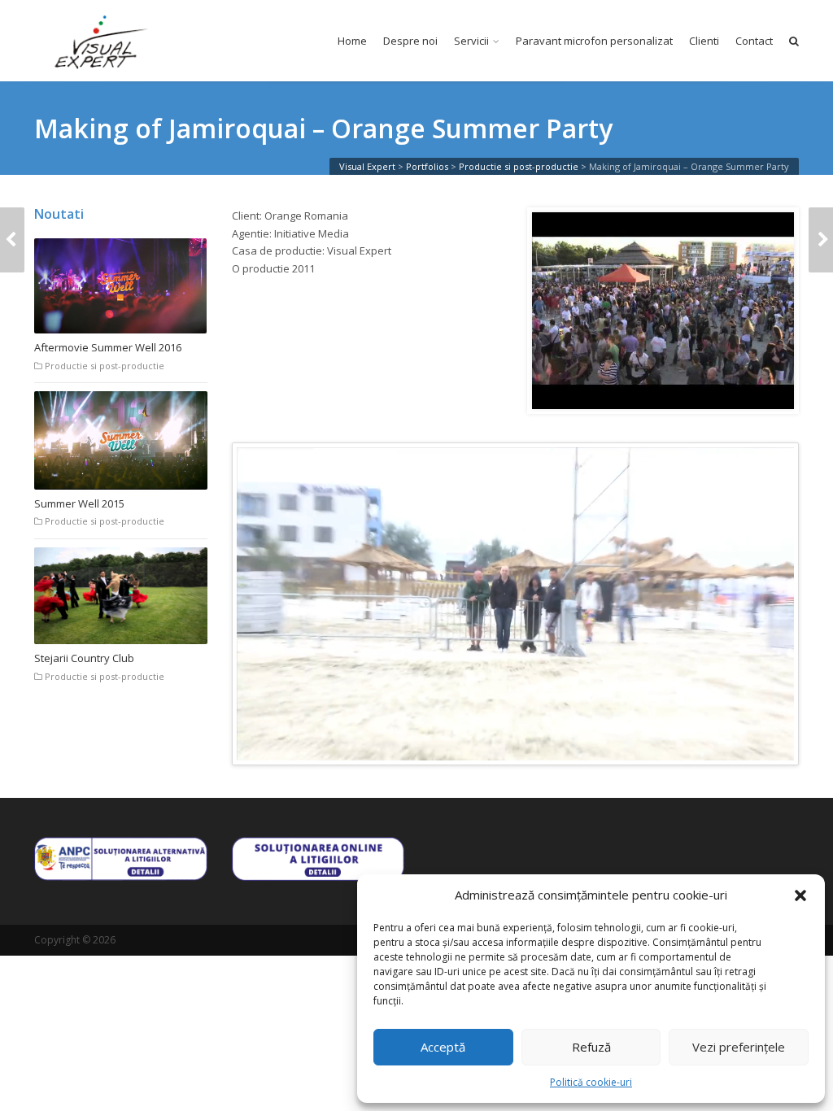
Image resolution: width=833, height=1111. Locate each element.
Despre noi (410, 40)
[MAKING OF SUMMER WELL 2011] (821, 239)
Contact (754, 40)
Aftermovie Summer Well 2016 (107, 347)
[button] (800, 895)
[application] (516, 604)
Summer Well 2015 (79, 503)
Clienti (704, 40)
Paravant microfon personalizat (594, 40)
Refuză (591, 1047)
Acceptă (443, 1047)
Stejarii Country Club (84, 658)
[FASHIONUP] (12, 239)
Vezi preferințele (738, 1047)
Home (352, 40)
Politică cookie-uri (591, 1082)
